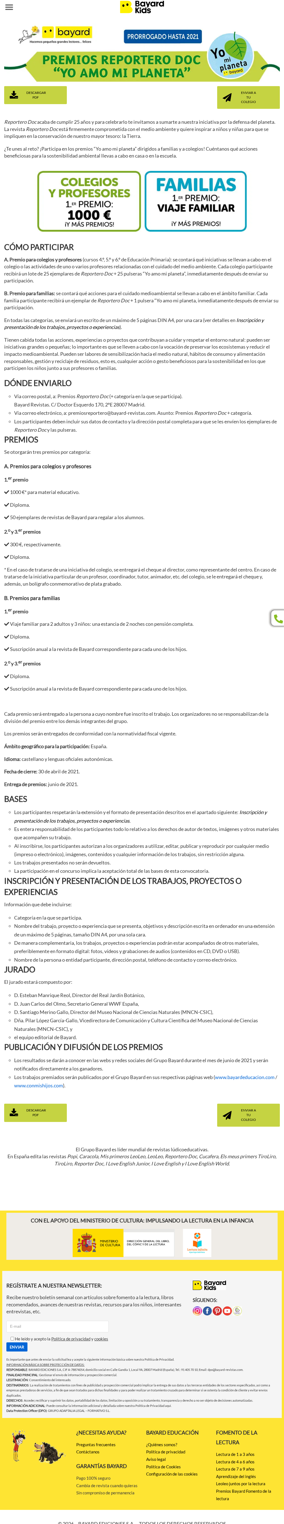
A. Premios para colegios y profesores (47, 466)
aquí (168, 1405)
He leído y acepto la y (61, 1338)
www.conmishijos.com (38, 1085)
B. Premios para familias (32, 598)
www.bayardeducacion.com (245, 1077)
